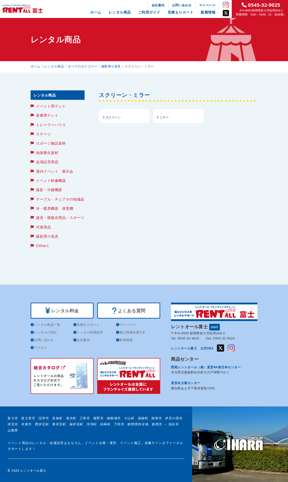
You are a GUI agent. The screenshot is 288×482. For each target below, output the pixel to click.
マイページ (207, 5)
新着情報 (208, 12)
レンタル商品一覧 (47, 324)
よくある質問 (131, 311)
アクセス (40, 347)
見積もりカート (181, 12)
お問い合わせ (182, 5)
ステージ (43, 134)
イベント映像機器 (51, 180)
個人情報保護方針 (132, 332)
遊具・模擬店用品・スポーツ (60, 217)
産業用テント (47, 115)
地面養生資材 (47, 152)
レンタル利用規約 (90, 332)
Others (42, 245)
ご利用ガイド (149, 12)
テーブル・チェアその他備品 (60, 199)
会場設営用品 (47, 161)
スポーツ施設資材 (51, 143)
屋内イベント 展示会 (54, 171)
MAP (214, 327)
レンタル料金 (64, 311)
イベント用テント (51, 106)
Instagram (226, 5)
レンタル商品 (120, 12)
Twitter (226, 13)
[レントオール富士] (240, 444)
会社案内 (158, 5)
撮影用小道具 (47, 236)
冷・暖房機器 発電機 (54, 208)
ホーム (95, 12)
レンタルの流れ (45, 332)
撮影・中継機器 (49, 189)
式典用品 (43, 227)
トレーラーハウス (51, 124)
